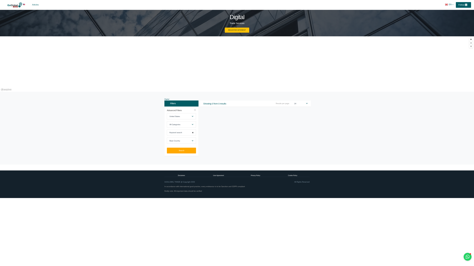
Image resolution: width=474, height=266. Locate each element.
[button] (449, 4)
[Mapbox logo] (6, 89)
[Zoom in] (471, 39)
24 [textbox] (295, 104)
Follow (461, 5)
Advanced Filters (174, 110)
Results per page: (283, 103)
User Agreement (218, 175)
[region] (237, 64)
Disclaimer (181, 175)
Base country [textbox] (174, 141)
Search (181, 150)
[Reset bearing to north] (471, 46)
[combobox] (181, 116)
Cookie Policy (292, 175)
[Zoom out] (471, 43)
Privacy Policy (255, 175)
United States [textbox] (174, 116)
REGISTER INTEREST (237, 30)
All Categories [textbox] (174, 124)
